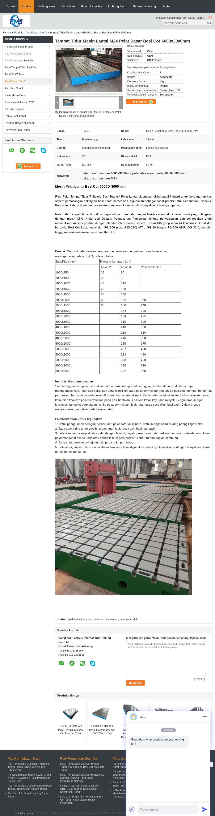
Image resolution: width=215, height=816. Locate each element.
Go (209, 22)
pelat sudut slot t (129, 619)
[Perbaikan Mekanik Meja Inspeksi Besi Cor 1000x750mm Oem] (102, 713)
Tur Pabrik (68, 6)
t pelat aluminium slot (80, 619)
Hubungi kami (117, 6)
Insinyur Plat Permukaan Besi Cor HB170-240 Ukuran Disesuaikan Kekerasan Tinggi (79, 788)
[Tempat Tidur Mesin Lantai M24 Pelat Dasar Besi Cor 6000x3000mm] (89, 70)
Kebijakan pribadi (25, 813)
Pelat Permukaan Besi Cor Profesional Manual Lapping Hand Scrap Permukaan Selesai (82, 778)
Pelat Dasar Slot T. (36, 32)
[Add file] (132, 809)
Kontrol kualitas (91, 6)
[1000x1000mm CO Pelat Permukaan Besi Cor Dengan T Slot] (70, 713)
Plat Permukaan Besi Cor (19, 60)
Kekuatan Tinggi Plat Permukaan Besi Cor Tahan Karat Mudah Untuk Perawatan (82, 799)
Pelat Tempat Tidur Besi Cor (21, 67)
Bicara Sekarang (144, 6)
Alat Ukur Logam (14, 109)
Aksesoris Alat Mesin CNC (20, 102)
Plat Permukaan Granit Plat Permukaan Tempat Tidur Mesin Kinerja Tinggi (30, 787)
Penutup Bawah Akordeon (20, 123)
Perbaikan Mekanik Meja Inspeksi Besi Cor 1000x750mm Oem (102, 729)
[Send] (204, 809)
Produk (26, 6)
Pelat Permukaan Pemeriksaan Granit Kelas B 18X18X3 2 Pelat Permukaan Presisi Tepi (29, 778)
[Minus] (204, 716)
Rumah (10, 6)
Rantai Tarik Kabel (15, 116)
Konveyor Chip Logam (17, 130)
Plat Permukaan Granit (18, 53)
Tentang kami (46, 6)
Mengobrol (140, 101)
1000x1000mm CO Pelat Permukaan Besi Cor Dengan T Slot (71, 729)
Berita (166, 6)
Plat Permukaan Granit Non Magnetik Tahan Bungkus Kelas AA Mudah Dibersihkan (29, 767)
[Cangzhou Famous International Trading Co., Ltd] (16, 20)
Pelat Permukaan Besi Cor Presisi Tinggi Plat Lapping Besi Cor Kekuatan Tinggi (82, 767)
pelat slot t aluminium (106, 619)
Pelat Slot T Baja (14, 74)
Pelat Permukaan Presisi (19, 46)
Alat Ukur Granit (14, 88)
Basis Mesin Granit (15, 95)
